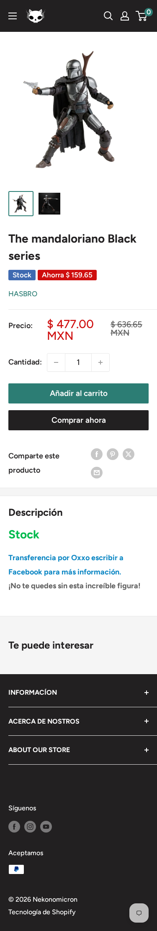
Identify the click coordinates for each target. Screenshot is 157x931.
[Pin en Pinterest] (112, 454)
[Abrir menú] (12, 16)
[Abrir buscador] (108, 16)
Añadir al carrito (79, 393)
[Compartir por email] (97, 473)
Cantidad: (25, 362)
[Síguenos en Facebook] (14, 826)
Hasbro (22, 294)
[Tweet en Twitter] (128, 454)
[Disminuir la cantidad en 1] (56, 362)
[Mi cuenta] (125, 16)
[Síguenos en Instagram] (30, 826)
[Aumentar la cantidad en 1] (100, 362)
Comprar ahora (78, 420)
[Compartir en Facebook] (97, 454)
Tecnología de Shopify (42, 912)
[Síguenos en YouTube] (46, 826)
